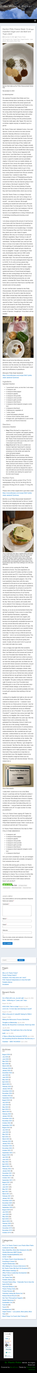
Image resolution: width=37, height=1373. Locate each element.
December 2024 (7, 1091)
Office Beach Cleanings (9, 1270)
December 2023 (7, 1118)
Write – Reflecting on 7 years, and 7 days (14, 1000)
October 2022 (6, 1150)
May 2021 (5, 1189)
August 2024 (6, 1100)
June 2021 (5, 1187)
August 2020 (6, 1210)
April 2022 (5, 1164)
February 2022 (6, 1169)
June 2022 (5, 1159)
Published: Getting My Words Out (12, 1293)
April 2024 (5, 1109)
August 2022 (6, 1155)
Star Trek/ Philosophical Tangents (12, 1298)
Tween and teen (27, 887)
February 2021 (6, 1196)
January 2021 (6, 1198)
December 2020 (7, 1200)
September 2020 (7, 1207)
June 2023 (5, 1132)
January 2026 (6, 1070)
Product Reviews (7, 1291)
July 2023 (5, 1130)
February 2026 (6, 1068)
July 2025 (5, 1075)
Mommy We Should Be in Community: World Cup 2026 (18, 1025)
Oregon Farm (6, 1275)
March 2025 (5, 1084)
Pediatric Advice (7, 982)
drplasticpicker (6, 887)
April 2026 (5, 1063)
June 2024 (5, 1105)
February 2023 (6, 1141)
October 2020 (6, 1205)
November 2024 (7, 1093)
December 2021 (7, 1173)
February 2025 (6, 1086)
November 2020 (7, 1203)
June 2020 (5, 1214)
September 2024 (7, 1098)
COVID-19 (5, 1257)
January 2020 (6, 1226)
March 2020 (5, 1221)
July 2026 (5, 1057)
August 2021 (6, 1182)
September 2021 (7, 1180)
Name (5, 918)
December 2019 (7, 1228)
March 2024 (5, 1111)
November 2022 (7, 1148)
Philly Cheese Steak (16, 887)
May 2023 (5, 1134)
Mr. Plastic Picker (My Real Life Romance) (15, 1268)
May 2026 (5, 1061)
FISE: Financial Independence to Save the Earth (16, 980)
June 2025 (5, 1077)
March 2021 (5, 1194)
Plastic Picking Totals (8, 1289)
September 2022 (7, 1153)
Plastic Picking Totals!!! (9, 975)
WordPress (14, 1367)
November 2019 (7, 1230)
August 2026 (6, 1054)
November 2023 (7, 1121)
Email (5, 924)
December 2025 (7, 1073)
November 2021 (7, 1175)
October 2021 (6, 1178)
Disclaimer (5, 984)
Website (5, 930)
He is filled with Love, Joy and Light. (13, 998)
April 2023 (5, 1137)
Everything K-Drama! (8, 1261)
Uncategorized (6, 1309)
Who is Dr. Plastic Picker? (10, 973)
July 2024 (5, 1102)
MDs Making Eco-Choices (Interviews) (14, 1266)
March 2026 (5, 1066)
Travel (4, 1307)
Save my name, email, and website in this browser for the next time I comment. (18, 938)
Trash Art (5, 1305)
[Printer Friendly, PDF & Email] (7, 884)
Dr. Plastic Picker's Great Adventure (13, 1259)
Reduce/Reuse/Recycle (9, 1296)
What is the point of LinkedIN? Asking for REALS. (17, 1014)
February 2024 (6, 1114)
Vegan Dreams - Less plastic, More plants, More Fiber (18, 40)
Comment (6, 904)
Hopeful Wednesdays (8, 1264)
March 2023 (5, 1139)
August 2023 (6, 1127)
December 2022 (7, 1146)
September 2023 (7, 1125)
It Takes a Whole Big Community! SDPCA (14, 1036)
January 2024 (6, 1116)
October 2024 (6, 1095)
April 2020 (5, 1219)
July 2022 (5, 1157)
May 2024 (5, 1107)
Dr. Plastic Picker (17, 6)
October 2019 (6, 1232)
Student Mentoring (7, 1300)
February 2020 (6, 1223)
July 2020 (5, 1212)
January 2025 (6, 1089)
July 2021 (5, 1184)
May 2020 (5, 1216)
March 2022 (5, 1166)
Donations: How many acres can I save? (14, 977)
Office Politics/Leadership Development (14, 1273)
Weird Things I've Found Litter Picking (13, 1316)
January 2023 (6, 1143)
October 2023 (6, 1123)
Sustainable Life (7, 1302)
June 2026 (5, 1059)
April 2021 (5, 1191)
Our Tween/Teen (15, 39)
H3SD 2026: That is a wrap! (10, 1006)
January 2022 (6, 1171)
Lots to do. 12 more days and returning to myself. (17, 1009)
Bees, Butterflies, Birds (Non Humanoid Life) (15, 1250)
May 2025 (5, 1079)
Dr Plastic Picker (21, 37)
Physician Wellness (8, 1286)
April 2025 (5, 1082)
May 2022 (5, 1162)
